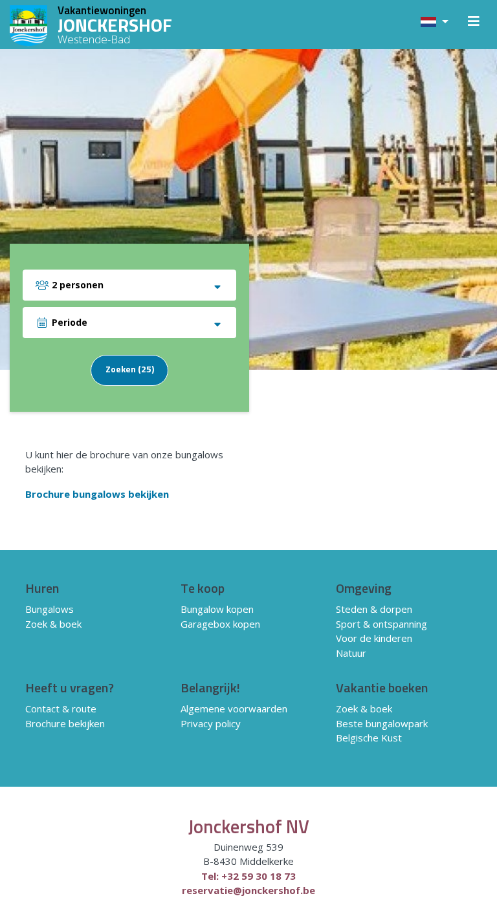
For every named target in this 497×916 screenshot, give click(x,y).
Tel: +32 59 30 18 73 (248, 875)
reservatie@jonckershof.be (248, 890)
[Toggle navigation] (473, 24)
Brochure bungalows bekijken (97, 493)
